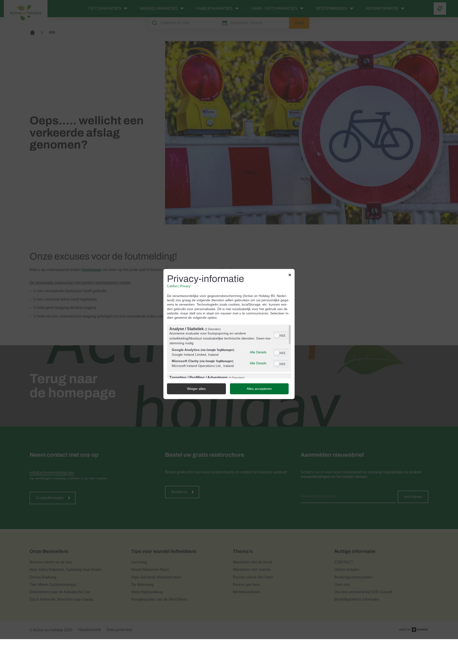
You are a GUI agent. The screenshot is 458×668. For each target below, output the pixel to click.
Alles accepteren (259, 389)
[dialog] (229, 334)
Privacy (185, 286)
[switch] (281, 335)
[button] (276, 335)
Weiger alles (196, 389)
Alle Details (258, 352)
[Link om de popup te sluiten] (290, 275)
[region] (229, 351)
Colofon (172, 286)
